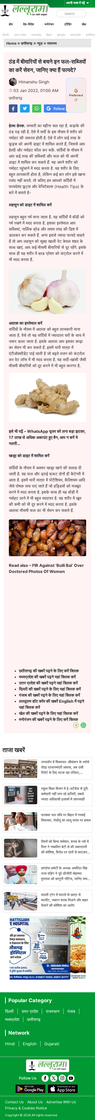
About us (35, 1102)
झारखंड (61, 35)
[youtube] (71, 1078)
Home (11, 43)
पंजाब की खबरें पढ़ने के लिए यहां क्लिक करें (49, 695)
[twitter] (54, 1078)
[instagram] (62, 1078)
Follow (59, 108)
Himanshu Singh (33, 81)
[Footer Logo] (47, 1065)
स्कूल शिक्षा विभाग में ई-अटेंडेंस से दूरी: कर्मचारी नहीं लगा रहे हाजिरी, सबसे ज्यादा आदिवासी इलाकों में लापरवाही (64, 793)
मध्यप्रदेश (75, 35)
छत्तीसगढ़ (26, 43)
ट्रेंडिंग (67, 24)
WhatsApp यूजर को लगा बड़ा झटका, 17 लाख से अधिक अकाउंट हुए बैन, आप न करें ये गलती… (47, 437)
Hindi (10, 1043)
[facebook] (45, 1078)
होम (11, 24)
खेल (84, 24)
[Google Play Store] (30, 1088)
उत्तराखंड (36, 35)
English (29, 1043)
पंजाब (71, 1011)
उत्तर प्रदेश (20, 35)
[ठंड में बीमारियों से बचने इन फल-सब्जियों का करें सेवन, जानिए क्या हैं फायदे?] (13, 108)
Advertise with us (61, 1102)
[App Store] (63, 1088)
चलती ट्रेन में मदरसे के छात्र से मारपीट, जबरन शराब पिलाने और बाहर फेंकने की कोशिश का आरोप (64, 899)
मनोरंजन (49, 24)
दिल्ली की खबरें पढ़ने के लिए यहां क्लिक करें (50, 689)
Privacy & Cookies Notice (26, 1108)
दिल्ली (6, 35)
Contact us (14, 1102)
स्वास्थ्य (52, 43)
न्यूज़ (40, 43)
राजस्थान (53, 1011)
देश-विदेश (28, 24)
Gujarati (51, 1043)
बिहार (49, 35)
